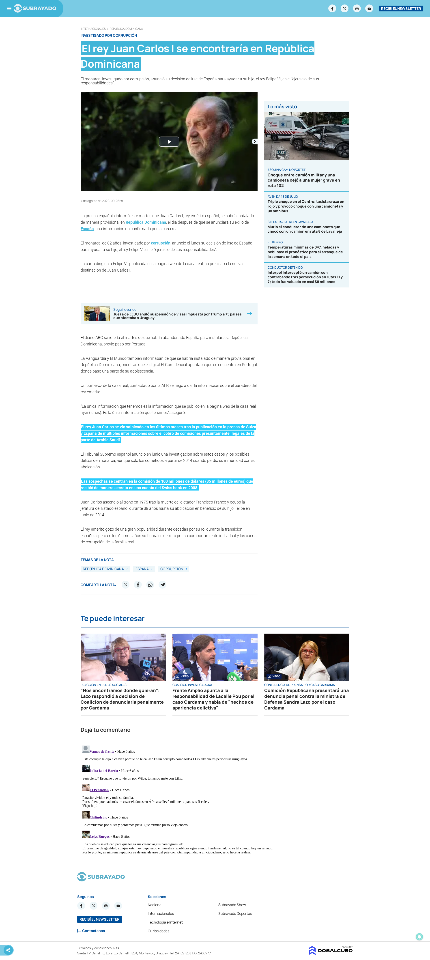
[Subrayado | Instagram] (357, 8)
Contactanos (93, 931)
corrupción (160, 243)
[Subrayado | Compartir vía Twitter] (125, 584)
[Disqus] (215, 800)
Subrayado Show (232, 904)
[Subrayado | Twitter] (344, 8)
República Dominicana (126, 28)
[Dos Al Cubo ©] (331, 953)
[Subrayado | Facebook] (332, 8)
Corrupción (171, 569)
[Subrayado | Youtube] (369, 8)
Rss (116, 948)
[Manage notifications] (419, 936)
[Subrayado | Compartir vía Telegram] (162, 584)
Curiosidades (158, 930)
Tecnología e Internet (165, 922)
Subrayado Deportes (235, 913)
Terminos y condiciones (95, 948)
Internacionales (93, 28)
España (87, 228)
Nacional (155, 904)
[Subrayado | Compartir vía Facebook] (138, 584)
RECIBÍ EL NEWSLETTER (401, 8)
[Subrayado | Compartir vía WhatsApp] (150, 584)
